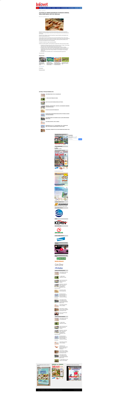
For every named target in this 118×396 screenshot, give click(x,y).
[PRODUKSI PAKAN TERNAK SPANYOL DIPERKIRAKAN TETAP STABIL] (42, 59)
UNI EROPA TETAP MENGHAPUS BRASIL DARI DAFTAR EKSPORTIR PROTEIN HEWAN (50, 63)
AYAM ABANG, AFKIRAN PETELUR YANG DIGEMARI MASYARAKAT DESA (58, 129)
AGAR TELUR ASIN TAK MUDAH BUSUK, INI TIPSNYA (63, 281)
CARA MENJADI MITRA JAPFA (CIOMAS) (52, 121)
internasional (42, 66)
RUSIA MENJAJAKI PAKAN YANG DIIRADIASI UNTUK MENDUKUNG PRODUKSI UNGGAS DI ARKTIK (57, 64)
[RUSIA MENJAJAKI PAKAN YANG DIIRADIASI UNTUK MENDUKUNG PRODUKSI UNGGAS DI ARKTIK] (57, 59)
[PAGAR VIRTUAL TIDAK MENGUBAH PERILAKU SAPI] (65, 59)
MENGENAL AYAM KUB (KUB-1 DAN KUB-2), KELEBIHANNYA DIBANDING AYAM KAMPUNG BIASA (61, 286)
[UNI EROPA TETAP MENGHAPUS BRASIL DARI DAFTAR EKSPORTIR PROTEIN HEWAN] (50, 59)
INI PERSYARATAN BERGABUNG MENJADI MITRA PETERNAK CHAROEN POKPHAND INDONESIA (61, 296)
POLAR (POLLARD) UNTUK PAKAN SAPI (52, 109)
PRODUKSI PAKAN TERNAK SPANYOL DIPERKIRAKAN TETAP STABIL (42, 63)
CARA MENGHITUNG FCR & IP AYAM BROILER (53, 94)
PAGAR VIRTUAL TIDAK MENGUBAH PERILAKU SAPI (65, 63)
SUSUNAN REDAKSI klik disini (59, 171)
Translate (75, 137)
